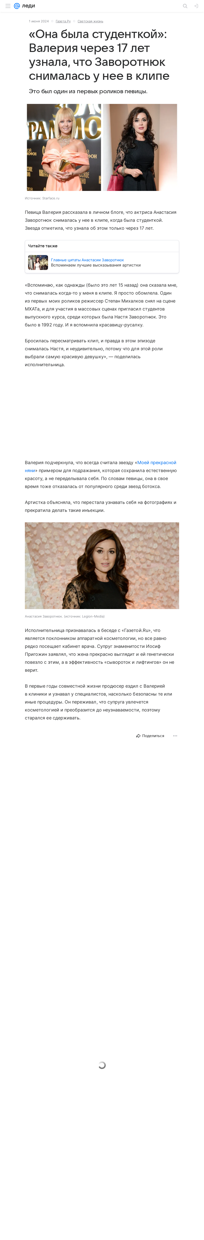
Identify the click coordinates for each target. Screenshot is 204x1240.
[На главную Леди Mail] (27, 6)
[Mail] (17, 6)
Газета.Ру (63, 21)
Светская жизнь (90, 21)
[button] (102, 148)
